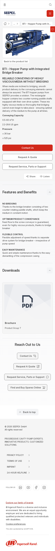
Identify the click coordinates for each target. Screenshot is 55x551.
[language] (4, 4)
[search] (50, 4)
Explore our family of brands (19, 502)
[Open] (50, 13)
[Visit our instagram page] (44, 487)
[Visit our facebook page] (36, 487)
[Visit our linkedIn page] (20, 487)
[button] (27, 192)
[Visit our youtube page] (28, 487)
